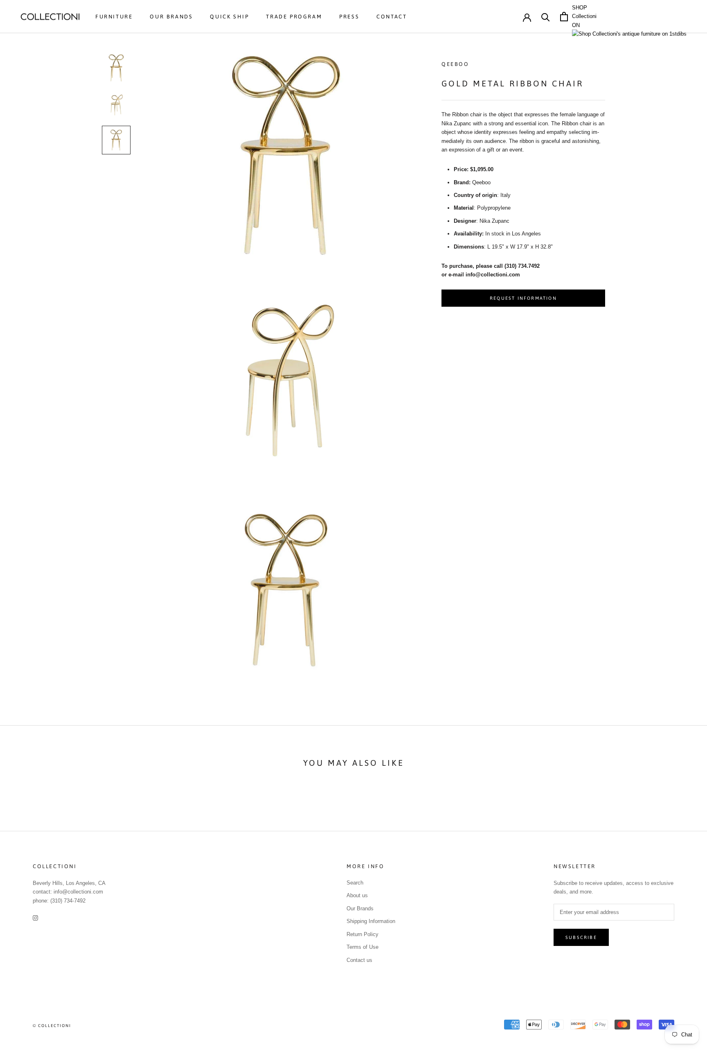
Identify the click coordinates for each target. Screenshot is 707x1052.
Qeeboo (455, 64)
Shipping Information (371, 921)
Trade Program (294, 17)
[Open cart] (564, 16)
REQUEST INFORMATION (523, 298)
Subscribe (581, 937)
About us (357, 895)
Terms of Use (362, 947)
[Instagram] (35, 917)
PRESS (349, 17)
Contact (391, 17)
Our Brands (171, 17)
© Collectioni (52, 1025)
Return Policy (362, 934)
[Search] (545, 16)
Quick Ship (229, 17)
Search (355, 883)
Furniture (114, 17)
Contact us (359, 960)
